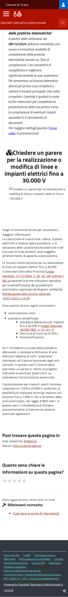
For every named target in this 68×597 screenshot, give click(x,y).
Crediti (26, 555)
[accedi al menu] (6, 14)
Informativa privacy (45, 555)
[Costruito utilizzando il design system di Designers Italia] (64, 591)
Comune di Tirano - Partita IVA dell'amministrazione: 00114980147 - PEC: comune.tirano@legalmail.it (32, 576)
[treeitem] (63, 4)
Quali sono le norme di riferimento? (36, 513)
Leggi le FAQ (38, 563)
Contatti (58, 559)
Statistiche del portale (16, 563)
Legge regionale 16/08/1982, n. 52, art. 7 (41, 328)
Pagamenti (55, 563)
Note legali (9, 559)
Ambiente (30, 441)
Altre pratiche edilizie (27, 446)
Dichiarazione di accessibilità (34, 559)
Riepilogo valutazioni (15, 567)
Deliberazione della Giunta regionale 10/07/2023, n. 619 (26, 296)
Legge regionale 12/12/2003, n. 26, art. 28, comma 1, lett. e (33, 276)
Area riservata (11, 555)
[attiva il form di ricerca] (62, 22)
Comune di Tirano (17, 4)
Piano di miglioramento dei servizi (22, 571)
